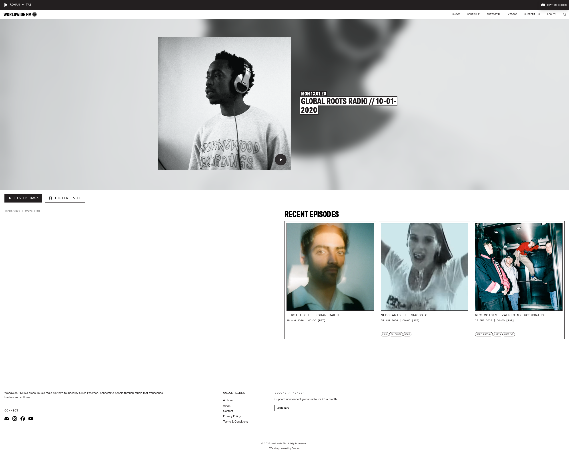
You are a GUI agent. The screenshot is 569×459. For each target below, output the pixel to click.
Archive (227, 400)
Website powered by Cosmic (284, 448)
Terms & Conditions (235, 422)
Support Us (532, 14)
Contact (228, 411)
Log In (551, 14)
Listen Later (68, 198)
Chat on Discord (557, 5)
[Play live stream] (6, 5)
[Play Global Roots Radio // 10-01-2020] (281, 159)
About (226, 406)
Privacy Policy (232, 416)
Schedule (473, 14)
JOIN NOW (282, 407)
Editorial (494, 14)
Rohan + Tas (21, 4)
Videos (512, 14)
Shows (456, 14)
